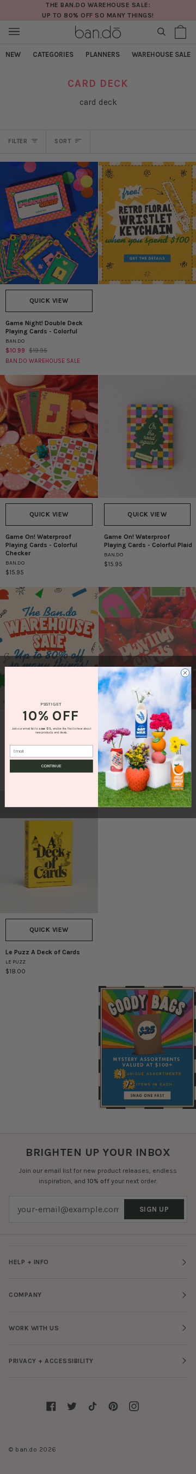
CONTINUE (51, 766)
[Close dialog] (185, 673)
